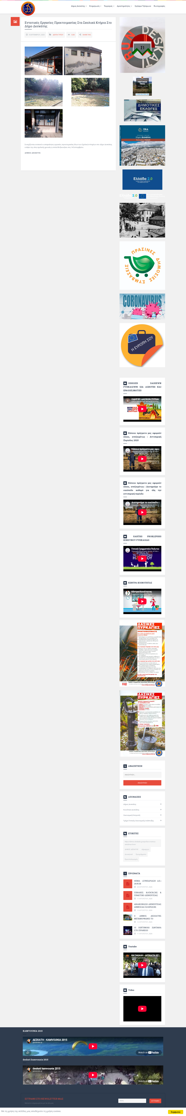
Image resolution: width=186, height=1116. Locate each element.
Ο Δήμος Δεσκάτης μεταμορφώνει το (147, 917)
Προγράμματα (141, 854)
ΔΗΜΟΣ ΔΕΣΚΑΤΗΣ (131, 849)
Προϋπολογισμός (131, 859)
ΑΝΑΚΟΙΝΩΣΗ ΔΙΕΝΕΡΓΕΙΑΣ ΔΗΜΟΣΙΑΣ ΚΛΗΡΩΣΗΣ (147, 905)
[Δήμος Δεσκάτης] (28, 8)
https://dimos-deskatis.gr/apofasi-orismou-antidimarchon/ (140, 843)
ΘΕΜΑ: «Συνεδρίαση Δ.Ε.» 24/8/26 (147, 882)
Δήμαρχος (145, 849)
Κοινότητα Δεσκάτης (131, 810)
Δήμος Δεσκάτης (129, 804)
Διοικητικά (129, 854)
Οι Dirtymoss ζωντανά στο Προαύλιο (147, 929)
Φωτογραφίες (159, 6)
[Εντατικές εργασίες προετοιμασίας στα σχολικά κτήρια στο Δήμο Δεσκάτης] (44, 61)
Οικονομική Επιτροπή (131, 815)
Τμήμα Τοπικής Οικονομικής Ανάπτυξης (138, 820)
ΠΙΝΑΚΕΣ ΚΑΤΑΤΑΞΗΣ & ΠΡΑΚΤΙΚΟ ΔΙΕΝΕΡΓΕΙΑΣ (147, 894)
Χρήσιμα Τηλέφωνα (143, 6)
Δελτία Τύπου (58, 35)
